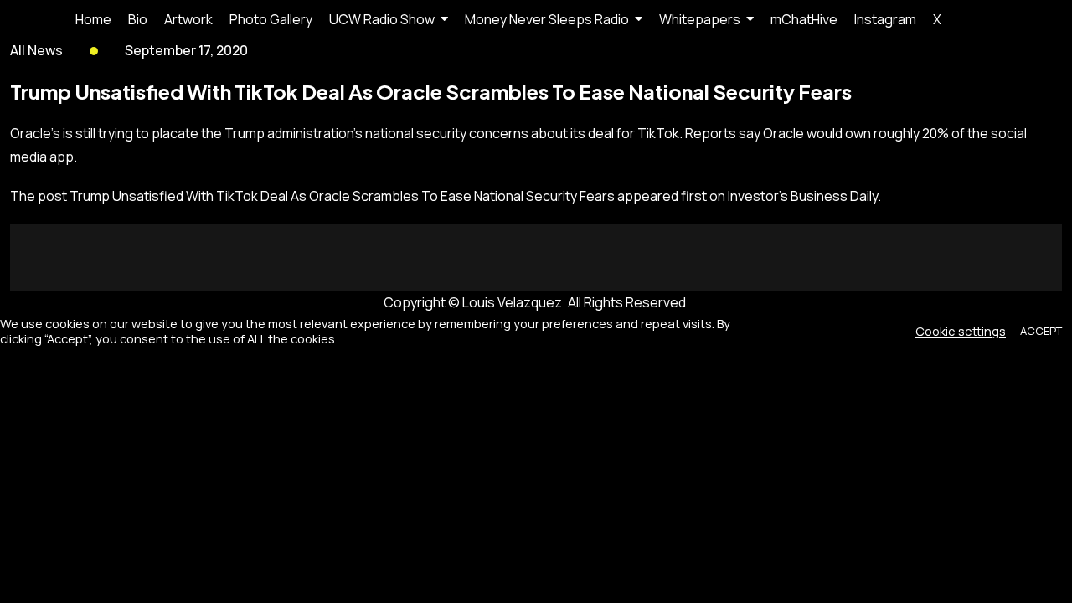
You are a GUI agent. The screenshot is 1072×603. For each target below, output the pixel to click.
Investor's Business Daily (803, 196)
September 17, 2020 (186, 50)
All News (36, 50)
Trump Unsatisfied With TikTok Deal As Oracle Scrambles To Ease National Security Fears (342, 196)
